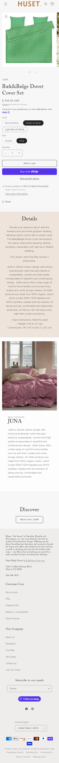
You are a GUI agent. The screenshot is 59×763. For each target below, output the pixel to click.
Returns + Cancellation (17, 612)
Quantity (6, 147)
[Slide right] (36, 72)
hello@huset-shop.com (34, 561)
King (21, 140)
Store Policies (12, 618)
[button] (6, 4)
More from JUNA (29, 519)
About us (10, 637)
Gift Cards (11, 657)
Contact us (11, 663)
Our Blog (10, 650)
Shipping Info (12, 605)
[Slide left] (23, 72)
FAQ (8, 598)
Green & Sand (33, 123)
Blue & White (13, 124)
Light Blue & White (14, 129)
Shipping (5, 104)
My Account (12, 592)
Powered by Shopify (15, 752)
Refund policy (32, 752)
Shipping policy (39, 757)
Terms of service (23, 757)
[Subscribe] (48, 688)
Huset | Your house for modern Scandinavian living (33, 749)
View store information (16, 194)
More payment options (29, 178)
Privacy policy (46, 752)
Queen (10, 141)
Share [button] (8, 201)
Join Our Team (13, 670)
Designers (11, 643)
